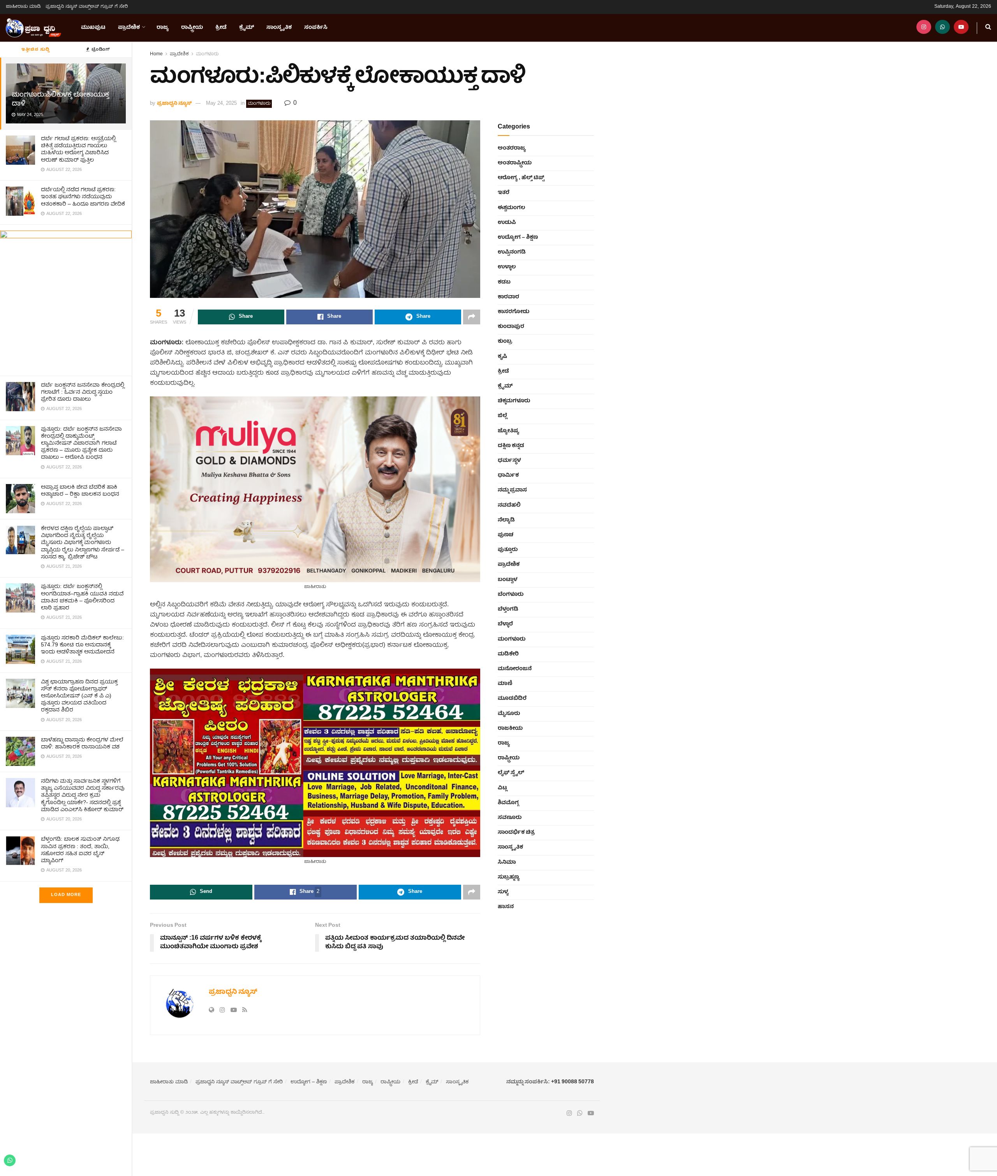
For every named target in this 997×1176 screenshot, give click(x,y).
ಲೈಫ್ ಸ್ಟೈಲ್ (511, 773)
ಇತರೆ (503, 192)
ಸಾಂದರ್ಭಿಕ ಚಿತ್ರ (516, 832)
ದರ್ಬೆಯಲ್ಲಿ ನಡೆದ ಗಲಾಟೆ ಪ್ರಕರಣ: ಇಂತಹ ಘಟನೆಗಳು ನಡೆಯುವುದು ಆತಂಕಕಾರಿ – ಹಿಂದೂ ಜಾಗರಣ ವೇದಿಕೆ (83, 197)
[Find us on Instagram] (923, 28)
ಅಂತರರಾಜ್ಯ (512, 148)
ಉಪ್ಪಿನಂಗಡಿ (512, 252)
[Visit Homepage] (33, 28)
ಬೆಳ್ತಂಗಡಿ (508, 609)
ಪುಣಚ (505, 535)
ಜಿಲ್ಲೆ (502, 416)
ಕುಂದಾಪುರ (511, 326)
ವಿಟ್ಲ (502, 788)
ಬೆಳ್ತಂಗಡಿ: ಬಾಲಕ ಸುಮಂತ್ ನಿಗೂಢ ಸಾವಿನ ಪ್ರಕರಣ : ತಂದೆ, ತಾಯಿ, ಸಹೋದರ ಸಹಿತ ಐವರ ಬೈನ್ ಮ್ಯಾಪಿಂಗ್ (80, 850)
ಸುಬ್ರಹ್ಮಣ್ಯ (509, 877)
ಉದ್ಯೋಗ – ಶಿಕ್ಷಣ (518, 237)
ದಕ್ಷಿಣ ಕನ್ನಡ (511, 446)
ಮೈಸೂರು (509, 713)
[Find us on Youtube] (961, 28)
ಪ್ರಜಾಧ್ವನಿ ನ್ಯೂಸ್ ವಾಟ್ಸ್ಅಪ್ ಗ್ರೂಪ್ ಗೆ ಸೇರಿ (87, 7)
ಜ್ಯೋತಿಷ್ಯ (508, 431)
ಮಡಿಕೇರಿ (508, 654)
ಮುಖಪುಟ (93, 27)
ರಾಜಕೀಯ (510, 728)
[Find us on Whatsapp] (942, 28)
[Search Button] (988, 28)
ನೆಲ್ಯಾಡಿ (506, 520)
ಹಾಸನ (506, 907)
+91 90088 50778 (572, 1082)
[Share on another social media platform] (471, 317)
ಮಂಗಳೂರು (207, 54)
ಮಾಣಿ (505, 683)
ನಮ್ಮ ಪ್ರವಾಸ (512, 490)
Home (156, 54)
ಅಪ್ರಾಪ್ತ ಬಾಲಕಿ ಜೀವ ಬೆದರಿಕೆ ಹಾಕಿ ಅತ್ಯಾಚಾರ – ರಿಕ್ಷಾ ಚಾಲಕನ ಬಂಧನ (80, 491)
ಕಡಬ (504, 282)
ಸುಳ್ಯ (503, 892)
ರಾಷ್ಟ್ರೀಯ (192, 27)
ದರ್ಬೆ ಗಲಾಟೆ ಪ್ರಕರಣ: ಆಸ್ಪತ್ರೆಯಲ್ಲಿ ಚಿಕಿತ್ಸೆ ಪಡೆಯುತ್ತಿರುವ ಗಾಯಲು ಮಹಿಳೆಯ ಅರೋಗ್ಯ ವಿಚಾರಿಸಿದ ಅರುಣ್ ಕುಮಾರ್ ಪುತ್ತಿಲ (78, 149)
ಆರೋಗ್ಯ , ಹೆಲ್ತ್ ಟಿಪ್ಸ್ (521, 178)
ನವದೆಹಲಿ (509, 505)
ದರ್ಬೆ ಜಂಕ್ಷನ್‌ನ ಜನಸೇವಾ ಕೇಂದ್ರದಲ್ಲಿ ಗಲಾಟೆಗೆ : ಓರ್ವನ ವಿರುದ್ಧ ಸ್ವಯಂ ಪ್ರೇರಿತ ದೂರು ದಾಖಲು (82, 392)
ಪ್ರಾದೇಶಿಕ (129, 27)
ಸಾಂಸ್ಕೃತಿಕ (279, 27)
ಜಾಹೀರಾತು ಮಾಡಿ (23, 7)
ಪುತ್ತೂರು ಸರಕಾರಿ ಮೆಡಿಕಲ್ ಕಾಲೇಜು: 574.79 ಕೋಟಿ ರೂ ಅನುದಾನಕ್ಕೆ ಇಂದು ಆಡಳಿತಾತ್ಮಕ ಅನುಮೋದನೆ (82, 645)
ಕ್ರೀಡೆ (221, 27)
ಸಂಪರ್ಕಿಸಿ (316, 27)
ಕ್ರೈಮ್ (246, 27)
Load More (66, 895)
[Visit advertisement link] (66, 300)
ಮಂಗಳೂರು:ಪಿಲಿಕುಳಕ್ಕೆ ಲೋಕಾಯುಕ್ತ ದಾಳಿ (60, 100)
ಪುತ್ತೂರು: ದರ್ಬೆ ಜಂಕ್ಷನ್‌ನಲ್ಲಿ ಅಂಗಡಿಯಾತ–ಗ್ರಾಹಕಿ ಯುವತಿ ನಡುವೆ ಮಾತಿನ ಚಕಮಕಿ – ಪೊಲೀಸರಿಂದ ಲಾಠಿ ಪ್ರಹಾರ (82, 597)
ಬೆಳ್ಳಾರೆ (505, 624)
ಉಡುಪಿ (507, 222)
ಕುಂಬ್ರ (505, 341)
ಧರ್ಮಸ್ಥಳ (509, 460)
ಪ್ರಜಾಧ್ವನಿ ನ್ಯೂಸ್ (174, 103)
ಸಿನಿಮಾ (507, 862)
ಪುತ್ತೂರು (508, 550)
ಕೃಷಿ (502, 356)
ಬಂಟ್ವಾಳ (507, 579)
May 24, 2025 (221, 103)
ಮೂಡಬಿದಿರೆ (512, 698)
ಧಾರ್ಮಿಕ (508, 475)
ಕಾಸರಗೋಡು (513, 312)
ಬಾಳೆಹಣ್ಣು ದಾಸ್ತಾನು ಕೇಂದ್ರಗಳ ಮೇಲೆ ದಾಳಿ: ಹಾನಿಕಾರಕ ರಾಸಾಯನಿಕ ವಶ (82, 744)
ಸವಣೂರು (509, 817)
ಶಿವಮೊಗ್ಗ (508, 803)
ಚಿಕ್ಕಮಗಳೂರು (514, 401)
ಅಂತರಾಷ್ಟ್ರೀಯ (515, 163)
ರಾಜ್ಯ (163, 27)
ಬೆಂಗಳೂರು (510, 594)
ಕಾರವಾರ (508, 297)
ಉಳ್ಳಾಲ (507, 267)
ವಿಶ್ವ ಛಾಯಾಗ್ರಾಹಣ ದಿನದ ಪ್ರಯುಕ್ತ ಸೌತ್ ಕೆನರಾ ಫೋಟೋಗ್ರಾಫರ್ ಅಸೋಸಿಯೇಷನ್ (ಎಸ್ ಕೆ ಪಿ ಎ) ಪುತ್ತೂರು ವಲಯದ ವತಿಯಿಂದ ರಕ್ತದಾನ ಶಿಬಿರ (79, 696)
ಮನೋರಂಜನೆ (515, 669)
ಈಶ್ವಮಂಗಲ (511, 208)
